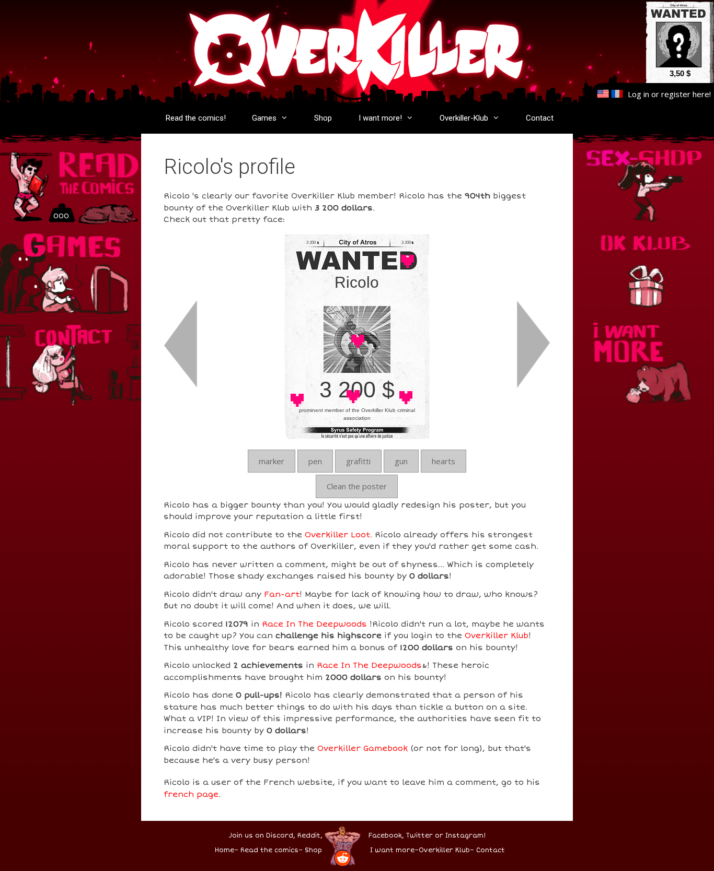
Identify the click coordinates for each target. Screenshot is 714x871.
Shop (323, 118)
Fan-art (282, 594)
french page (191, 794)
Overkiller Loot (337, 534)
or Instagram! (460, 836)
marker (271, 461)
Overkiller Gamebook (362, 748)
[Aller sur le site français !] (617, 94)
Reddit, (309, 836)
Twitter (419, 836)
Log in (638, 94)
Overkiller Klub (496, 635)
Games (264, 118)
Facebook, (386, 836)
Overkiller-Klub (464, 118)
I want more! (380, 118)
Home (224, 850)
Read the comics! (196, 118)
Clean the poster (357, 486)
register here (685, 94)
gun (401, 461)
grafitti (358, 461)
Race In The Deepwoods (314, 624)
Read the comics (269, 850)
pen (315, 461)
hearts (443, 461)
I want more (392, 850)
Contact (540, 118)
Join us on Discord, (262, 836)
